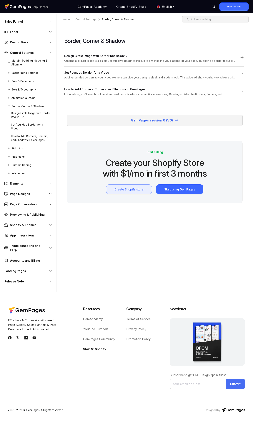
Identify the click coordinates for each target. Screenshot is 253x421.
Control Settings (85, 19)
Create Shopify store (129, 189)
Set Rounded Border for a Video (27, 126)
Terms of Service (138, 319)
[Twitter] (18, 338)
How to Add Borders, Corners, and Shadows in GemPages (29, 138)
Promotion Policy (138, 339)
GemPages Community (99, 339)
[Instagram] (26, 338)
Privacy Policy (136, 329)
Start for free (234, 6)
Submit (235, 384)
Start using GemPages (179, 189)
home (66, 19)
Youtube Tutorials (95, 329)
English (167, 6)
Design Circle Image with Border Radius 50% (30, 115)
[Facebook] (10, 338)
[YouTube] (34, 338)
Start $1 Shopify (94, 349)
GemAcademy (93, 319)
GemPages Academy (92, 7)
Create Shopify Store (131, 7)
